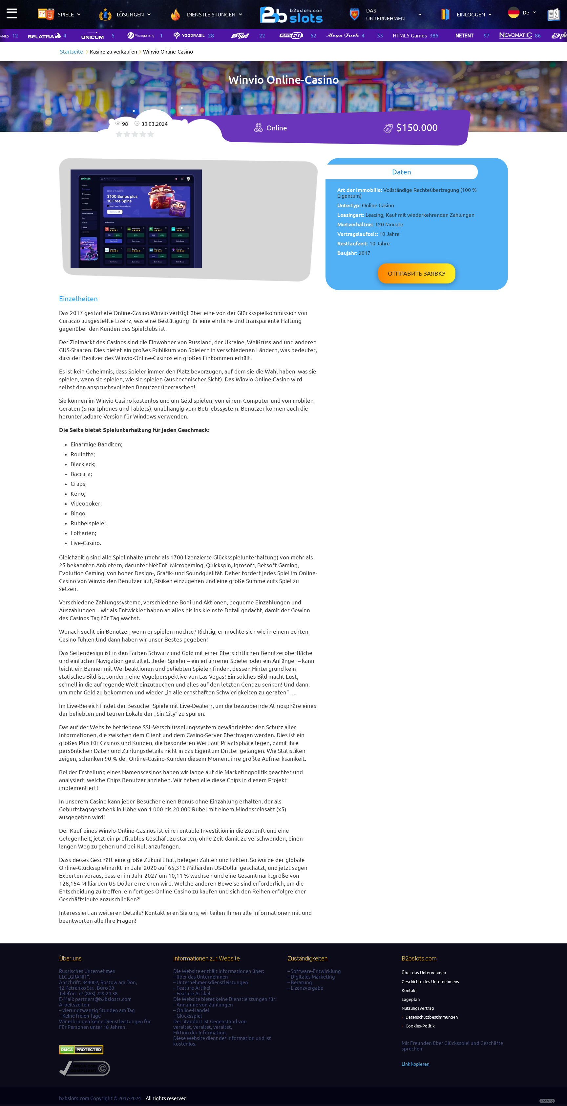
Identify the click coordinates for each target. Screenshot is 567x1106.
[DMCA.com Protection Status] (81, 1052)
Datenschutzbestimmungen (432, 1017)
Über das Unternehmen (424, 972)
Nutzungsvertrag (418, 1008)
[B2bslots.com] (291, 14)
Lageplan (411, 999)
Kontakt (409, 990)
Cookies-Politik (420, 1026)
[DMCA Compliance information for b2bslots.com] (84, 1074)
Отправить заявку (417, 273)
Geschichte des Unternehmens (430, 981)
